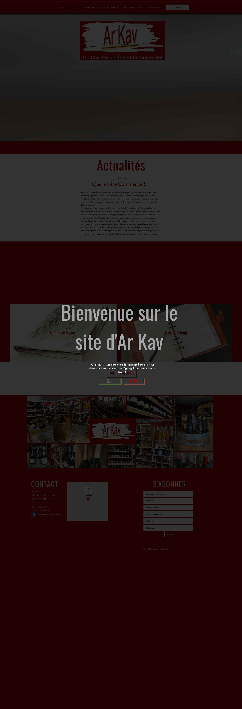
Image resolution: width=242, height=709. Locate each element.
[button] (110, 381)
